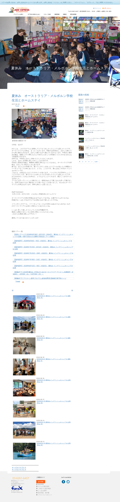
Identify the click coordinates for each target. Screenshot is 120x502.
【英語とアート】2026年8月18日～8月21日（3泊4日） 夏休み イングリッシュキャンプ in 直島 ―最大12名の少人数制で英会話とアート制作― (43, 235)
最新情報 (57, 14)
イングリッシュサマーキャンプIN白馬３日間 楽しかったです (95, 147)
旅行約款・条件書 (43, 493)
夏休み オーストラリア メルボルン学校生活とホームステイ (95, 115)
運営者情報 (73, 14)
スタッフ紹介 (47, 14)
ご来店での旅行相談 (44, 488)
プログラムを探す (18, 14)
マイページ (97, 8)
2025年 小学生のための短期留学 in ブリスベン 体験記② (95, 100)
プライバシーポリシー (45, 495)
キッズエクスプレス (19, 467)
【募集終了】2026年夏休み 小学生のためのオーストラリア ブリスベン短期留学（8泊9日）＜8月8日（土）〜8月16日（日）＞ (43, 273)
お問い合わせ (107, 8)
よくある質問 (42, 490)
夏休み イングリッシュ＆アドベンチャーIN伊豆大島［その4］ (95, 154)
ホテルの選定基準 (43, 486)
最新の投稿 (83, 94)
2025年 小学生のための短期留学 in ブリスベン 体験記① (95, 108)
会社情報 (40, 482)
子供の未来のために (34, 14)
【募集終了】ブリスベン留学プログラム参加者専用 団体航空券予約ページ (40, 278)
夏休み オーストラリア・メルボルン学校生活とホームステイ (95, 123)
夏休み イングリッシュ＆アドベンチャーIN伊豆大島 (95, 131)
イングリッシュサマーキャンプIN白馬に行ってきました (95, 139)
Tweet (17, 106)
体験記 (65, 14)
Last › (96, 161)
